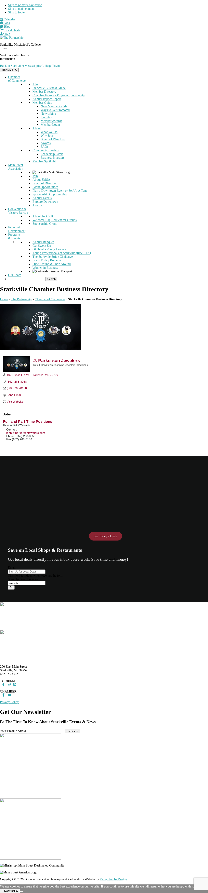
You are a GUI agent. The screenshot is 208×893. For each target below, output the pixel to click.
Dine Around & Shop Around (51, 264)
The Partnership (21, 299)
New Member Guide (54, 106)
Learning (46, 117)
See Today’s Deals (105, 536)
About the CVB (42, 216)
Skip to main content (21, 8)
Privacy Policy (9, 702)
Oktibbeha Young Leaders (49, 249)
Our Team (14, 275)
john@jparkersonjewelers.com (25, 432)
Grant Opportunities (45, 187)
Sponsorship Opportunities (49, 194)
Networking (48, 113)
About (36, 128)
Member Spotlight (44, 161)
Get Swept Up (41, 245)
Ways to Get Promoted (55, 110)
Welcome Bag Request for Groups (54, 220)
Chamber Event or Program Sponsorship (58, 95)
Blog (6, 26)
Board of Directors (53, 139)
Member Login (50, 124)
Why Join (47, 135)
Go (11, 587)
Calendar (9, 19)
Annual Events (42, 198)
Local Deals (12, 30)
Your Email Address (13, 731)
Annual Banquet (43, 242)
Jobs (6, 23)
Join (7, 34)
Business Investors (52, 157)
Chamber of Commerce (17, 78)
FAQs (44, 146)
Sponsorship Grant (44, 223)
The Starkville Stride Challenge (52, 256)
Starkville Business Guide (49, 88)
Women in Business (45, 267)
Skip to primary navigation (25, 5)
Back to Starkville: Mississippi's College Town (30, 65)
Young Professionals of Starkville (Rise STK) (61, 253)
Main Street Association (15, 166)
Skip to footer (17, 12)
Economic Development (16, 229)
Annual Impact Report (46, 99)
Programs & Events (14, 236)
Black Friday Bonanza (46, 260)
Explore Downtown (45, 201)
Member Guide (42, 102)
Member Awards (51, 121)
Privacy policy (10, 890)
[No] (21, 891)
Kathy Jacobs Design (113, 879)
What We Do (49, 132)
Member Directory (44, 91)
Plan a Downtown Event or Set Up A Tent (59, 190)
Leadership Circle (52, 154)
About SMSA (41, 179)
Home (4, 299)
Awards (46, 143)
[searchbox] (27, 279)
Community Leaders (45, 150)
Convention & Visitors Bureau (18, 210)
